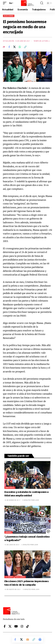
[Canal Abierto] (27, 3)
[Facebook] (4, 626)
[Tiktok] (28, 626)
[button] (5, 3)
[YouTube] (16, 626)
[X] (10, 626)
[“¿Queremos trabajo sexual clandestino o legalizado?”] (27, 520)
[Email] (27, 639)
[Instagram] (22, 626)
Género (8, 532)
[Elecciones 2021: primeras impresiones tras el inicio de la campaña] (27, 564)
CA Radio (9, 577)
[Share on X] (14, 46)
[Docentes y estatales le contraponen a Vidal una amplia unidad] (27, 475)
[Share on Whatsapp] (19, 46)
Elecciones (8, 16)
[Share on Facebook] (9, 46)
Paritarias (9, 488)
